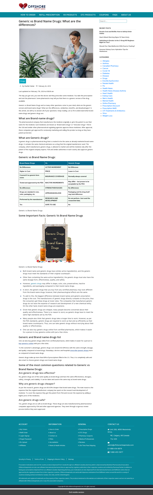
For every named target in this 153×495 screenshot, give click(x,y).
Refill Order (24, 432)
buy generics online (26, 343)
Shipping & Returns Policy (56, 459)
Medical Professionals (86, 439)
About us (52, 432)
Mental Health (108, 101)
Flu (104, 86)
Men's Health (108, 98)
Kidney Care (107, 96)
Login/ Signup (24, 436)
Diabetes (106, 73)
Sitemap (71, 459)
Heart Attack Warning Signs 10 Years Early (114, 37)
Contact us (53, 436)
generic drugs (36, 283)
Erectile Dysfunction (111, 81)
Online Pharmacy (109, 103)
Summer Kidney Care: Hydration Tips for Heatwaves (113, 50)
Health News (108, 88)
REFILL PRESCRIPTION (49, 15)
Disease (106, 76)
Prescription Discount (111, 106)
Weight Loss (107, 116)
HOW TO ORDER (28, 15)
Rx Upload (23, 442)
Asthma (106, 63)
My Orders (23, 429)
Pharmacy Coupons (86, 436)
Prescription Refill (109, 108)
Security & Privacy (25, 459)
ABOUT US (126, 15)
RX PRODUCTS (70, 15)
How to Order (54, 429)
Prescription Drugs (85, 429)
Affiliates (23, 445)
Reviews (82, 442)
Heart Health (108, 93)
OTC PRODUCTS (88, 15)
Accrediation (53, 442)
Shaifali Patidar (29, 86)
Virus (105, 113)
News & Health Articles (57, 445)
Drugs (22, 81)
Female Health (108, 83)
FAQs (51, 439)
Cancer (105, 68)
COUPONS (104, 15)
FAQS (115, 15)
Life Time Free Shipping (87, 445)
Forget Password (25, 439)
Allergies (106, 61)
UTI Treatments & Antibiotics (114, 111)
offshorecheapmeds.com (76, 486)
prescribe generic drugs (79, 350)
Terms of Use (39, 459)
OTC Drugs (83, 432)
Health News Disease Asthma (114, 91)
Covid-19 (106, 71)
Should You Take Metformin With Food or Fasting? (117, 46)
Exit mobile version (76, 492)
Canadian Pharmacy (110, 66)
